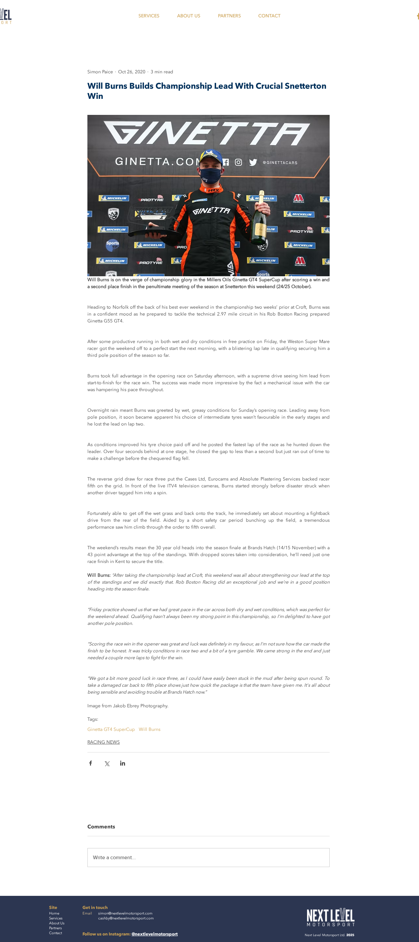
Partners (55, 928)
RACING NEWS (103, 742)
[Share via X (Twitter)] (106, 763)
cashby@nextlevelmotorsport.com (126, 918)
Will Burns (149, 729)
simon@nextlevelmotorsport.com (125, 913)
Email (87, 913)
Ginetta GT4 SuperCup (111, 729)
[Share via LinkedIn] (122, 763)
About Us (56, 923)
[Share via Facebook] (90, 763)
